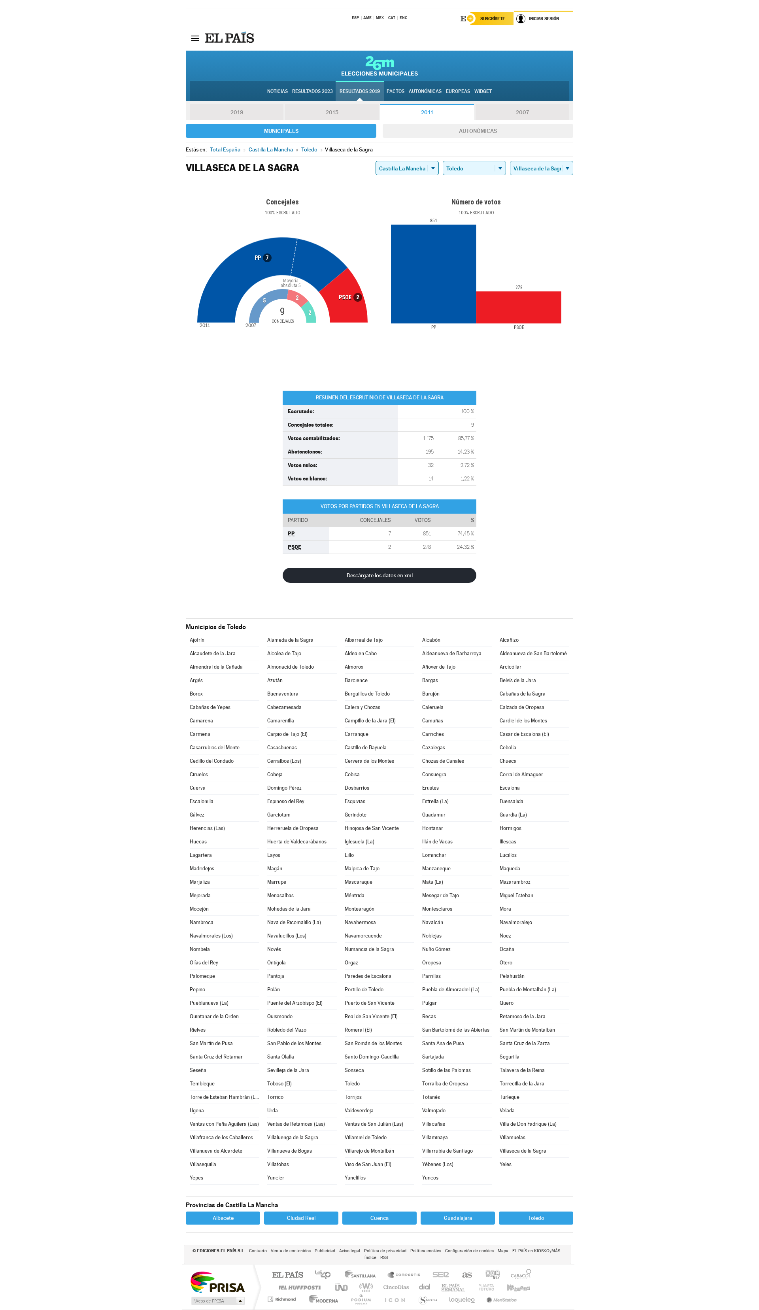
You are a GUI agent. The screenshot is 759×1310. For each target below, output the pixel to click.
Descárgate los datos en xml (380, 575)
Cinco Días (395, 1287)
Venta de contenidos (291, 1250)
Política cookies (425, 1250)
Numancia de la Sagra (369, 949)
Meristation (500, 1299)
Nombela (200, 949)
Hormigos (510, 828)
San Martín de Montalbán (527, 1030)
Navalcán (432, 922)
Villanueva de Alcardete (216, 1151)
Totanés (431, 1097)
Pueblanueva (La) (209, 1003)
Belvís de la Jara (518, 680)
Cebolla (508, 747)
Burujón (431, 694)
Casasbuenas (282, 747)
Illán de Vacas (437, 842)
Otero (506, 963)
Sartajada (433, 1057)
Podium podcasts (360, 1299)
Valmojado (434, 1110)
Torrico (275, 1097)
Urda (272, 1110)
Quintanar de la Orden (214, 1016)
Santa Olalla (280, 1057)
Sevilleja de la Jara (288, 1070)
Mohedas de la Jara (289, 909)
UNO (342, 1287)
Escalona (510, 788)
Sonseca (354, 1070)
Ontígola (276, 963)
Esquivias (355, 801)
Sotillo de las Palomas (446, 1070)
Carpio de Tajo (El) (287, 734)
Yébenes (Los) (437, 1164)
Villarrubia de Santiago (447, 1151)
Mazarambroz (515, 882)
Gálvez (197, 815)
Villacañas (433, 1124)
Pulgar (429, 1003)
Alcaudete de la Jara (213, 653)
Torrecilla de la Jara (522, 1084)
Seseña (198, 1070)
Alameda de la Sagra (290, 640)
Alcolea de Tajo (284, 653)
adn (489, 1275)
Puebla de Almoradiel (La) (451, 989)
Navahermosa (360, 922)
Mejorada (200, 895)
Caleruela (433, 707)
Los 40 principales (325, 1275)
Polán (273, 989)
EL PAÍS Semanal (454, 1287)
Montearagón (359, 909)
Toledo (352, 1084)
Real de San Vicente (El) (371, 1016)
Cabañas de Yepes (210, 707)
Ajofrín (197, 640)
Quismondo (280, 1016)
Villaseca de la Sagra (523, 1151)
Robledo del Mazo (286, 1030)
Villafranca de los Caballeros (221, 1137)
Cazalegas (433, 747)
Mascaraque (358, 882)
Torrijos (353, 1097)
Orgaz (351, 963)
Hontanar (432, 828)
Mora (505, 909)
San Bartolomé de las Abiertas (455, 1030)
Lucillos (508, 855)
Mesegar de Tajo (440, 895)
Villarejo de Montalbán (369, 1151)
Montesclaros (437, 909)
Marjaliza (200, 882)
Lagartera (201, 855)
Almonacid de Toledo (290, 667)
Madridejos (202, 868)
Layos (273, 855)
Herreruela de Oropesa (293, 828)
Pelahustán (512, 976)
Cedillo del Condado (212, 761)
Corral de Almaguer (521, 774)
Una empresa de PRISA (217, 1281)
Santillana (362, 1275)
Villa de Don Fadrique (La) (528, 1124)
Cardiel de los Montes (523, 721)
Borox (196, 694)
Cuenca (379, 1218)
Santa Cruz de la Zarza (525, 1043)
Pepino (197, 989)
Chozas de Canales (443, 761)
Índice (370, 1257)
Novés (274, 949)
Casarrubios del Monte (215, 747)
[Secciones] (195, 37)
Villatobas (278, 1164)
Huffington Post (298, 1287)
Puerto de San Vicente (370, 1003)
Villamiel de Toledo (366, 1137)
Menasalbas (280, 895)
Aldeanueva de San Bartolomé (533, 653)
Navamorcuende (363, 936)
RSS (384, 1257)
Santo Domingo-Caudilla (372, 1057)
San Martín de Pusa (211, 1043)
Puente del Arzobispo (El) (295, 1003)
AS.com (463, 1275)
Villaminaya (435, 1137)
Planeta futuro (483, 1287)
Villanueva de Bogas (289, 1151)
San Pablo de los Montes (294, 1043)
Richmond (282, 1299)
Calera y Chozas (362, 707)
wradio (365, 1287)
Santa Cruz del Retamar (216, 1057)
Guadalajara (458, 1218)
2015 (332, 112)
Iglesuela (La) (359, 842)
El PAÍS (287, 1275)
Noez (505, 936)
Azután (275, 680)
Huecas (198, 842)
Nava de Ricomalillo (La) (294, 922)
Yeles (506, 1164)
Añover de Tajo (438, 667)
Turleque (509, 1097)
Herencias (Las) (207, 828)
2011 (427, 112)
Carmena (200, 734)
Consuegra (434, 774)
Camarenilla (280, 721)
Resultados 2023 (312, 91)
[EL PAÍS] (230, 37)
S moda (427, 1299)
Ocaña (507, 949)
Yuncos (430, 1178)
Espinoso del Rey (285, 801)
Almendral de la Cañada (216, 667)
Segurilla (509, 1057)
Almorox (354, 667)
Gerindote (355, 815)
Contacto (258, 1250)
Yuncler (275, 1178)
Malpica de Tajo (362, 868)
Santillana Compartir (404, 1275)
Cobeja (275, 774)
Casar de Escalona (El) (524, 734)
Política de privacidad (385, 1250)
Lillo (349, 855)
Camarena (201, 721)
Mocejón (199, 909)
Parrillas (431, 976)
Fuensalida (511, 801)
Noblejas (432, 936)
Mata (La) (432, 882)
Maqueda (510, 868)
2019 (236, 112)
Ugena (197, 1110)
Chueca (508, 761)
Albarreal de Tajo (364, 640)
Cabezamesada (284, 707)
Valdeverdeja (359, 1110)
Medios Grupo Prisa (217, 1301)
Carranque (356, 734)
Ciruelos (199, 774)
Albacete (223, 1218)
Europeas (458, 91)
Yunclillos (355, 1178)
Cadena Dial (425, 1287)
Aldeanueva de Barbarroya (451, 653)
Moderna (321, 1299)
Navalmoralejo (516, 922)
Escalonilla (201, 801)
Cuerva (198, 788)
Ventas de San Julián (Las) (374, 1124)
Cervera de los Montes (369, 761)
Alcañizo (509, 640)
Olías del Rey (204, 963)
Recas (429, 1016)
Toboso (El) (279, 1084)
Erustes (430, 788)
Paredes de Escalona (368, 976)
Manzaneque (436, 868)
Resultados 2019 (360, 91)
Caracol (518, 1275)
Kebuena (511, 1287)
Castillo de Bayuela (366, 747)
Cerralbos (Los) (284, 761)
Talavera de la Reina (522, 1070)
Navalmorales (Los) (211, 936)
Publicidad (325, 1250)
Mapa (503, 1250)
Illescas (508, 842)
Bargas (430, 680)
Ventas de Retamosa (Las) (296, 1124)
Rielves (198, 1030)
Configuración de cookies (469, 1250)
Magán (274, 868)
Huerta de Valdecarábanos (297, 842)
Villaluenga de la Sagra (292, 1137)
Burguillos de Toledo (367, 694)
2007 (522, 112)
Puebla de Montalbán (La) (528, 989)
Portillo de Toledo (364, 989)
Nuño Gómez (436, 949)
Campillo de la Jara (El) (370, 721)
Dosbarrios (357, 788)
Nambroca (201, 922)
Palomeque (202, 976)
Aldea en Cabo (361, 653)
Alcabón (431, 640)
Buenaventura (282, 694)
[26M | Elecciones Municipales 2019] (380, 66)
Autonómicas (478, 131)
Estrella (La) (435, 801)
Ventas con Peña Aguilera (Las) (224, 1124)
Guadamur (434, 815)
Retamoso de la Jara (523, 1016)
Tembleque (202, 1084)
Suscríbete (492, 18)
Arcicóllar (510, 667)
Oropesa (431, 963)
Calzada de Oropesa (522, 707)
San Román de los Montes (373, 1043)
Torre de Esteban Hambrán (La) (224, 1097)
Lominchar (434, 855)
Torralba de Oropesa (445, 1084)
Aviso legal (349, 1250)
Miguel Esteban (516, 895)
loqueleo (462, 1299)
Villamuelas (512, 1137)
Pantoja (275, 976)
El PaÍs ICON (394, 1299)
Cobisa (352, 774)
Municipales (281, 131)
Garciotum (279, 815)
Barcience (356, 680)
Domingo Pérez (284, 788)
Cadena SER (438, 1275)
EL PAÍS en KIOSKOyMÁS (536, 1250)
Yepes (196, 1178)
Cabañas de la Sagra (523, 694)
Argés (196, 680)
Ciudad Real (301, 1218)
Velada (507, 1110)
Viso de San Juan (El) (368, 1164)
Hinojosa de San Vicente (372, 828)
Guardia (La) (513, 815)
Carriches (433, 734)
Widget (483, 91)
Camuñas (432, 721)
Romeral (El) (358, 1030)
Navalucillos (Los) (286, 936)
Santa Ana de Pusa (443, 1043)
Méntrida (354, 895)
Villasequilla (203, 1164)
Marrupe (276, 882)
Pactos (395, 91)
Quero (507, 1003)
